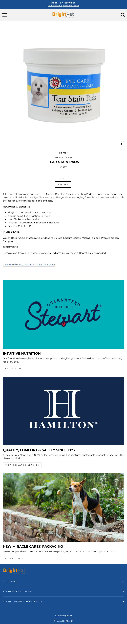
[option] (63, 4)
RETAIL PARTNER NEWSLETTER (22, 601)
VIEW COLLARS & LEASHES (22, 465)
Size (63, 179)
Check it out (14, 558)
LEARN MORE (13, 369)
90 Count (63, 184)
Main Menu (10, 582)
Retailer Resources (17, 591)
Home (62, 152)
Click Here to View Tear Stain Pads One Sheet (29, 264)
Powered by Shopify (64, 621)
